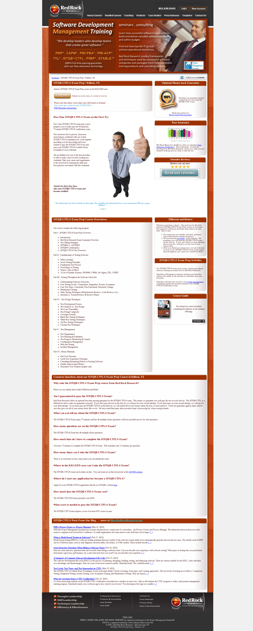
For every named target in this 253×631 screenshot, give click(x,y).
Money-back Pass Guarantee (180, 115)
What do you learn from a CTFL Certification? (74, 579)
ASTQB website (135, 472)
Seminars (55, 78)
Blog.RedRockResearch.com (126, 520)
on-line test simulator (195, 282)
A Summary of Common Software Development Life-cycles (79, 558)
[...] (151, 532)
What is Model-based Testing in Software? (72, 537)
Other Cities (128, 617)
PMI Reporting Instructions (65, 108)
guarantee (181, 238)
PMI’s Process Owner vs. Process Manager (72, 527)
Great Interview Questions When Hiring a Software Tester (79, 548)
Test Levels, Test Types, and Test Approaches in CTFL (77, 568)
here (115, 485)
